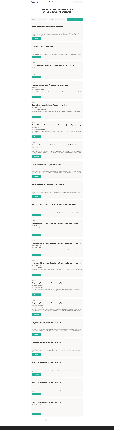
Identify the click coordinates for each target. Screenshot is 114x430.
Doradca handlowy (33, 4)
